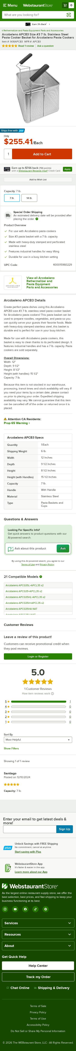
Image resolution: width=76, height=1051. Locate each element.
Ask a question (45, 45)
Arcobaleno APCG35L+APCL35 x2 (25, 585)
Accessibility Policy (38, 1025)
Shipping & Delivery (53, 988)
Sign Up (64, 829)
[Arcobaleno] (13, 283)
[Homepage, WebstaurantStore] (38, 5)
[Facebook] (25, 909)
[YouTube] (15, 909)
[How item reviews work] (52, 693)
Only (6, 136)
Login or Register (38, 656)
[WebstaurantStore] (38, 886)
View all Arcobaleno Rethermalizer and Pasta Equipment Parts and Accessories (42, 282)
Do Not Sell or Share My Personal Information (38, 1031)
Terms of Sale (38, 1006)
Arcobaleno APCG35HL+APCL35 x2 (25, 597)
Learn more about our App (31, 871)
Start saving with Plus (28, 851)
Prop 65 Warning (16, 423)
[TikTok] (35, 909)
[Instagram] (5, 909)
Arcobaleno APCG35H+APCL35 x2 (25, 603)
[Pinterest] (45, 909)
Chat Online (20, 988)
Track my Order (38, 977)
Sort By (8, 734)
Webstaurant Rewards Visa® (33, 170)
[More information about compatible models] (40, 576)
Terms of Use (28, 564)
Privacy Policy (47, 564)
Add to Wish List (38, 179)
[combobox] (38, 15)
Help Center (38, 966)
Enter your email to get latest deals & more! (34, 821)
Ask (63, 548)
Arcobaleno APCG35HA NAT (21, 609)
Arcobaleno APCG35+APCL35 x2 (24, 591)
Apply (68, 170)
